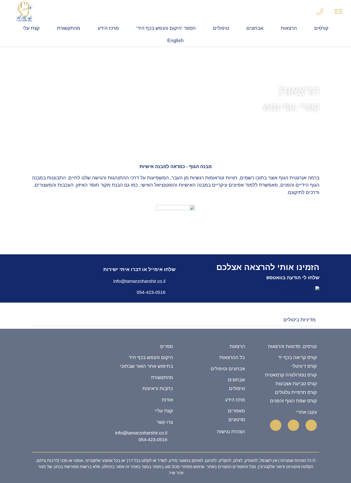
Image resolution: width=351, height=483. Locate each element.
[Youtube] (293, 425)
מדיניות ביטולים (299, 319)
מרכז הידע (108, 28)
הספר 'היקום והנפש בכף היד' (166, 28)
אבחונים (254, 28)
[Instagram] (275, 425)
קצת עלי (31, 28)
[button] (175, 319)
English (175, 40)
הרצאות (289, 28)
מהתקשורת (68, 28)
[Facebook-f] (311, 425)
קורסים (321, 28)
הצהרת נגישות (231, 431)
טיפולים (221, 28)
